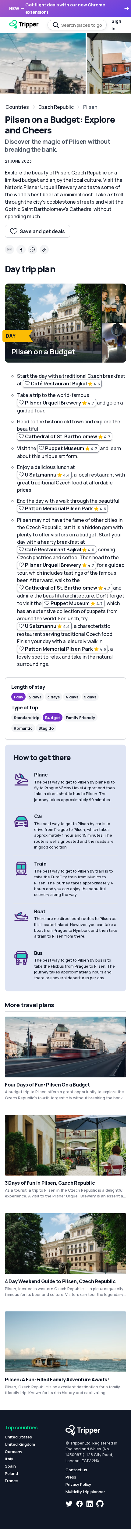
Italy (9, 1459)
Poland (11, 1473)
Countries (17, 107)
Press (71, 1477)
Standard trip (26, 717)
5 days (90, 697)
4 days (72, 697)
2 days (35, 697)
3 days (53, 697)
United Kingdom (20, 1444)
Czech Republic (56, 107)
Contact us (76, 1469)
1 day (18, 697)
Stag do (46, 728)
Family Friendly (80, 717)
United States (18, 1437)
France (11, 1480)
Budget (52, 717)
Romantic (23, 728)
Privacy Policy (78, 1484)
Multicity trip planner (85, 1491)
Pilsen (90, 107)
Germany (13, 1451)
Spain (10, 1466)
